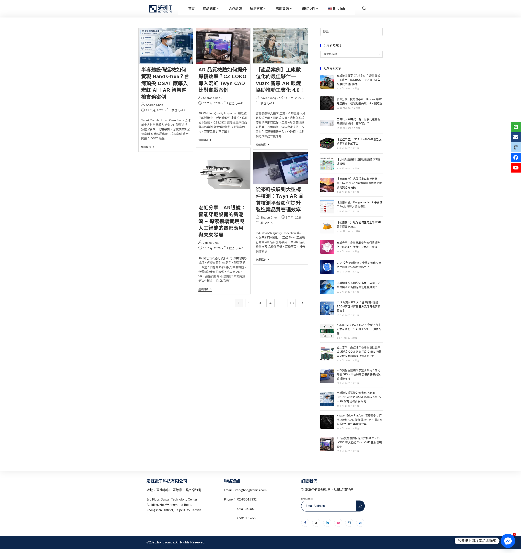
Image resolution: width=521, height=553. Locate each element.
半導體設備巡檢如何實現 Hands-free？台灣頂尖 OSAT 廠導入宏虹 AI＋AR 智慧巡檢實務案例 (165, 83)
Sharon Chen (154, 104)
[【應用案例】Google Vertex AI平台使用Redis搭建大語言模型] (327, 206)
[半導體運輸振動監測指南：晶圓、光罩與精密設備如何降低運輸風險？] (327, 287)
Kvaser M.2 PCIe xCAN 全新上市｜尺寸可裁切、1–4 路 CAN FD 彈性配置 (359, 329)
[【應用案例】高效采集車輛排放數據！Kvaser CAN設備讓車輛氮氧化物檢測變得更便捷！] (327, 185)
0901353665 (246, 518)
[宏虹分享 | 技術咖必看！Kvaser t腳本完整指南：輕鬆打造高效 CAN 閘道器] (327, 103)
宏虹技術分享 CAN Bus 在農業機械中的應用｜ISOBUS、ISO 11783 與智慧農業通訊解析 (358, 80)
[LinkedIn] (327, 523)
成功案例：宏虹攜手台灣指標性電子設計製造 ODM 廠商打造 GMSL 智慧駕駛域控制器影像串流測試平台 (359, 352)
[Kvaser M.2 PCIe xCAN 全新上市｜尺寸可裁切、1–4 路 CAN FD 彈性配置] (327, 331)
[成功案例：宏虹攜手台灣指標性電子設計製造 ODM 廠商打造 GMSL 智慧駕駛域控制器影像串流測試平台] (327, 354)
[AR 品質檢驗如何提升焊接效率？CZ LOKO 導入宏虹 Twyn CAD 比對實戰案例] (327, 444)
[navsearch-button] (364, 9)
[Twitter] (316, 523)
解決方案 (256, 8)
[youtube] (338, 523)
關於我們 (308, 8)
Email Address (307, 499)
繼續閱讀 (148, 147)
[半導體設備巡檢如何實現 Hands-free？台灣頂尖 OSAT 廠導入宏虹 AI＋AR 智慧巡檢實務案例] (327, 399)
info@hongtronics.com (251, 490)
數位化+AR (179, 110)
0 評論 (356, 88)
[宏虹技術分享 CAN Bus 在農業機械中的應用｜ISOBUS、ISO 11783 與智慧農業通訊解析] (327, 82)
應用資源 (282, 8)
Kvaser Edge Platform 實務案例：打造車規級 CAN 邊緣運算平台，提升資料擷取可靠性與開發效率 (359, 420)
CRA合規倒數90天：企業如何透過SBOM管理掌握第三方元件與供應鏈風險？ (358, 306)
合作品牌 (235, 8)
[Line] (360, 523)
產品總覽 (209, 8)
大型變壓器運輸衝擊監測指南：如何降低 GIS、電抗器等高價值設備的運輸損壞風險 (359, 374)
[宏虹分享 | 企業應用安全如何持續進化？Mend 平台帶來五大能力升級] (327, 247)
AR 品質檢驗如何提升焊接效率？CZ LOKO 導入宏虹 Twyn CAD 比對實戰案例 (359, 442)
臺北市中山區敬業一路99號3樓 (178, 490)
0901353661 (246, 508)
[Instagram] (349, 523)
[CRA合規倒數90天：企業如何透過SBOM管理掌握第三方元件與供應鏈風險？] (327, 308)
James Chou (211, 242)
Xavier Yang (268, 97)
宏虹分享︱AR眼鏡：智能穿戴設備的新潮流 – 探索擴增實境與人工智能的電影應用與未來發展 (222, 221)
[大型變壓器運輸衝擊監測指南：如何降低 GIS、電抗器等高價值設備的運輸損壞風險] (327, 376)
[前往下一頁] (302, 303)
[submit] (360, 506)
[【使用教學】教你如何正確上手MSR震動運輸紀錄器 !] (327, 227)
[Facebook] (305, 523)
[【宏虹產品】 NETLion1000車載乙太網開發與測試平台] (327, 143)
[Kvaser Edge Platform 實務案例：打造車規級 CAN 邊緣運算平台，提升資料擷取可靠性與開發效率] (327, 422)
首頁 (191, 8)
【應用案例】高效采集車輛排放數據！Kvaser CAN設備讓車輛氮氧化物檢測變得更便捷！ (359, 183)
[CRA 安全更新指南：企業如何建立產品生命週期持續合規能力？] (327, 267)
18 (292, 303)
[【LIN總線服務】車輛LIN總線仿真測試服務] (327, 163)
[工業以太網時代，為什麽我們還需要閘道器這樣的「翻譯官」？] (327, 123)
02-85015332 (247, 499)
